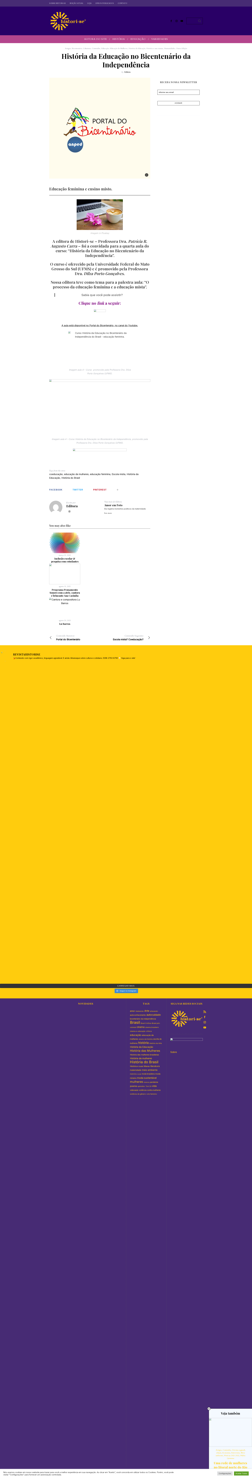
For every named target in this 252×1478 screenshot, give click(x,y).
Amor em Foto (113, 505)
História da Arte (155, 1043)
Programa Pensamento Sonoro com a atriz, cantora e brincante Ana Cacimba (65, 592)
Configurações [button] (225, 1473)
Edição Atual (76, 3)
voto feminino (151, 1094)
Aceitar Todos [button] (241, 1473)
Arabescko (140, 1011)
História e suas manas (154, 48)
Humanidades (169, 48)
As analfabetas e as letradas (86, 1343)
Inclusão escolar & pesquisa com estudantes (64, 560)
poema (133, 1086)
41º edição (85, 1282)
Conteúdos (96, 48)
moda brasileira (148, 1074)
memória (133, 1074)
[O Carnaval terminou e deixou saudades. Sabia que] (94, 812)
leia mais (108, 513)
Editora (127, 71)
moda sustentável (147, 1077)
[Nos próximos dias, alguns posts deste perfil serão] (158, 688)
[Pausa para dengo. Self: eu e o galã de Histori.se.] (158, 928)
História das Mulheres (145, 1050)
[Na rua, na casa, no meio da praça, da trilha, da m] (158, 802)
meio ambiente (150, 1070)
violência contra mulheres (150, 1090)
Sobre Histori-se (57, 3)
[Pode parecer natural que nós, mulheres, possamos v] (31, 813)
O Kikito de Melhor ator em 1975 (85, 1119)
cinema (141, 1027)
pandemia (154, 1082)
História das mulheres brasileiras (144, 1054)
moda (139, 1074)
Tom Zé (148, 1086)
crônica (149, 1031)
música (146, 1082)
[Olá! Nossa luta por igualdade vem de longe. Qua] (94, 866)
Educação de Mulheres (119, 48)
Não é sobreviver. (85, 1455)
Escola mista (118, 474)
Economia (226, 1453)
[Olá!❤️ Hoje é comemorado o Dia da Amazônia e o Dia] (31, 882)
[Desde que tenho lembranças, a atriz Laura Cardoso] (94, 682)
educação (135, 1035)
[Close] (209, 1408)
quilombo (141, 1086)
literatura (155, 1066)
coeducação (56, 474)
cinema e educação (137, 1031)
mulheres (136, 1081)
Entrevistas (235, 1453)
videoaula (134, 1090)
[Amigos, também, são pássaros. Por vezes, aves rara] (94, 937)
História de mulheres (141, 1058)
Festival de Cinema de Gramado (86, 1063)
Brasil (135, 1022)
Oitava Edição (181, 48)
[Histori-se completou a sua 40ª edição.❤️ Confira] (158, 752)
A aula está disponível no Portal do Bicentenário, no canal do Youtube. (100, 325)
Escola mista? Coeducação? (128, 637)
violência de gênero (138, 1094)
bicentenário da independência (143, 1019)
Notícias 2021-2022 (231, 1455)
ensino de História (146, 1039)
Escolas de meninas (85, 1231)
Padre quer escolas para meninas (86, 1399)
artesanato (154, 1011)
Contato (122, 3)
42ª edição (85, 1057)
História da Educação (137, 48)
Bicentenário (77, 48)
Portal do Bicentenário (68, 637)
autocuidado (153, 1014)
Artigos (68, 48)
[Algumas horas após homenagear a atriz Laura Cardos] (31, 679)
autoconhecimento (138, 1015)
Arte (146, 1010)
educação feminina (100, 474)
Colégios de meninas (85, 1287)
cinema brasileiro (152, 1027)
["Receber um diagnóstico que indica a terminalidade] (31, 768)
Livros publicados (104, 3)
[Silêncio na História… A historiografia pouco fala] (94, 761)
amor (132, 1011)
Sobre (173, 1052)
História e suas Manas (140, 1066)
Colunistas (87, 48)
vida (154, 1085)
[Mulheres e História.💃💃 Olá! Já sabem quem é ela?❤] (158, 859)
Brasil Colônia (146, 1023)
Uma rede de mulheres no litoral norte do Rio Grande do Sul (230, 1467)
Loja (89, 3)
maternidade (135, 1070)
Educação (105, 48)
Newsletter (161, 89)
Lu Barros (64, 623)
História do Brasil (70, 477)
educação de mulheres (76, 474)
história (143, 1043)
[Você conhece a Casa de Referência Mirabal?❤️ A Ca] (31, 952)
